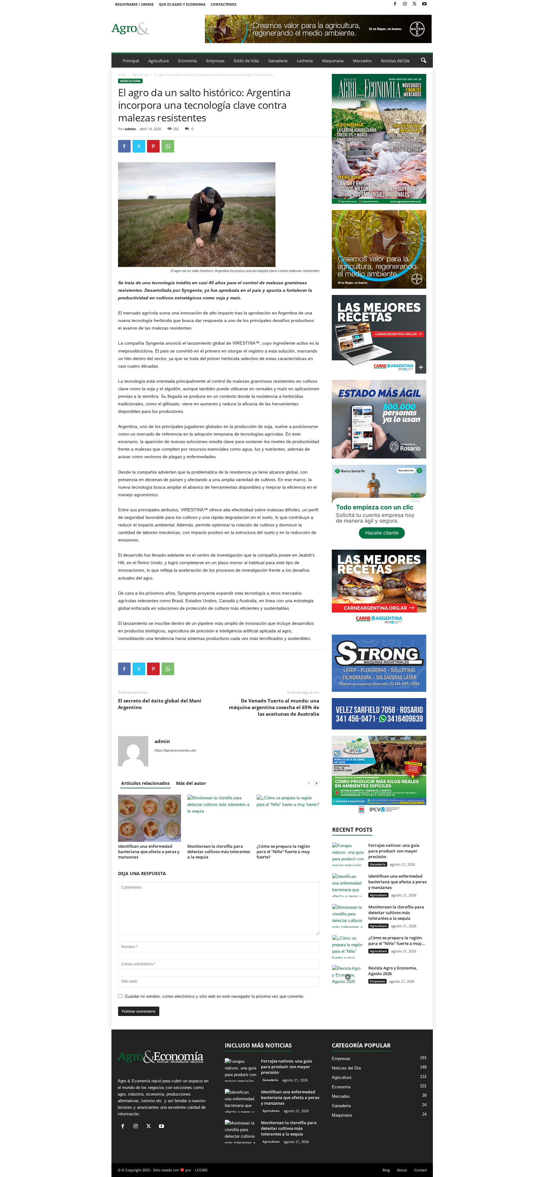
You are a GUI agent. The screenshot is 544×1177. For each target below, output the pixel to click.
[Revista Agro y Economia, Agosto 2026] (348, 977)
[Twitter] (414, 4)
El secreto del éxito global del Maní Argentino (159, 703)
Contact (420, 1170)
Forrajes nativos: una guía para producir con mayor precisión (393, 850)
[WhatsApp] (168, 146)
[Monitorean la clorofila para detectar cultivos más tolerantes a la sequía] (218, 818)
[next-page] (316, 783)
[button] (423, 61)
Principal (131, 61)
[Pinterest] (153, 146)
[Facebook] (395, 4)
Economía (187, 61)
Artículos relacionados (145, 783)
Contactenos (223, 4)
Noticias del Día (395, 61)
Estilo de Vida (246, 61)
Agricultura (158, 61)
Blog (386, 1170)
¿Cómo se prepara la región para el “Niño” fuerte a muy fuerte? (283, 851)
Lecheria (305, 61)
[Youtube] (424, 4)
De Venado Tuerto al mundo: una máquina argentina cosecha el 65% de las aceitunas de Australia (274, 707)
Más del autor (191, 783)
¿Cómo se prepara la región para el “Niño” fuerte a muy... (396, 940)
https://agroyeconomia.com (175, 750)
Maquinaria (332, 61)
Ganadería (277, 61)
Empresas (215, 61)
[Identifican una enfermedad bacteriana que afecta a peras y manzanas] (149, 818)
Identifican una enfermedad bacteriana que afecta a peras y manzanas (148, 851)
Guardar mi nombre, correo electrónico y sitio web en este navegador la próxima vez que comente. (214, 996)
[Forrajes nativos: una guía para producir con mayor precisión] (348, 854)
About (402, 1170)
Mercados (362, 61)
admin (130, 128)
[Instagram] (405, 4)
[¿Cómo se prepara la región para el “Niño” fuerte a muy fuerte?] (288, 818)
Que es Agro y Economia (182, 4)
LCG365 (201, 1170)
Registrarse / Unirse (134, 4)
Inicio (122, 74)
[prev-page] (309, 783)
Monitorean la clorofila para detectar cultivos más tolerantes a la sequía (218, 851)
